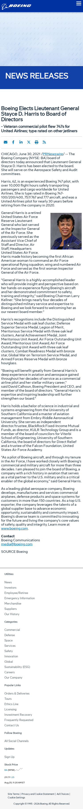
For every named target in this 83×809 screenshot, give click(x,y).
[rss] (44, 142)
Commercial (12, 630)
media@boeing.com (17, 544)
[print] (36, 142)
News (8, 582)
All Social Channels (16, 741)
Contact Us (11, 725)
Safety (8, 651)
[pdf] (52, 142)
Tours (8, 698)
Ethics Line (11, 704)
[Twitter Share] (28, 142)
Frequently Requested (18, 720)
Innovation (11, 656)
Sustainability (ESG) (17, 667)
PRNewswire (53, 154)
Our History (11, 614)
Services (9, 645)
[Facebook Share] (13, 142)
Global (8, 661)
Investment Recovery (18, 714)
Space (8, 640)
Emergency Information (19, 598)
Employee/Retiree (16, 593)
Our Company (13, 677)
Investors (10, 587)
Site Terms (13, 794)
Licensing (10, 709)
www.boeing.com (14, 528)
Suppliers (10, 609)
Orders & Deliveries (16, 693)
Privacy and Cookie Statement (37, 794)
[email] (5, 142)
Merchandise (12, 603)
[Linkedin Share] (21, 142)
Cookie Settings (16, 797)
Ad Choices (63, 794)
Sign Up (9, 757)
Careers (9, 672)
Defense (9, 635)
